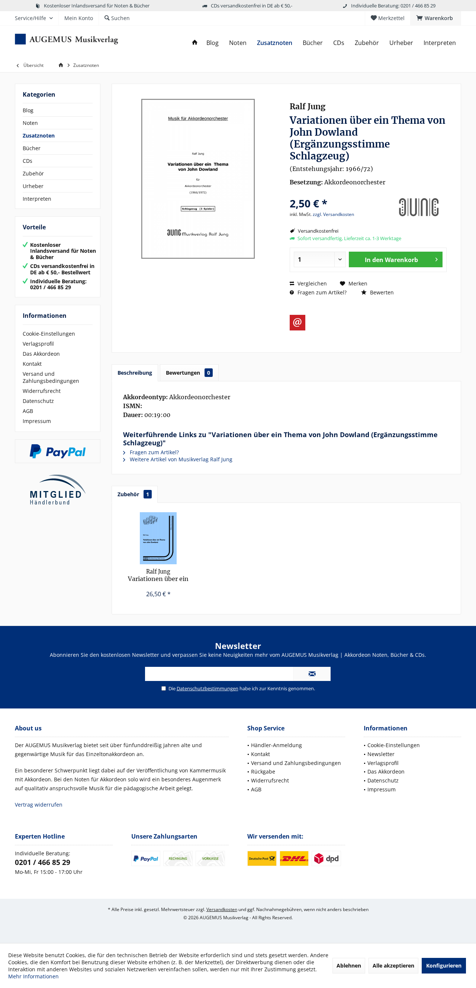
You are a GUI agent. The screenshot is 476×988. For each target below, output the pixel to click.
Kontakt (32, 363)
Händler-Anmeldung (276, 745)
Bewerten (381, 292)
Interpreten (37, 198)
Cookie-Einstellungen (49, 333)
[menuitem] (435, 18)
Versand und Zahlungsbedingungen (51, 377)
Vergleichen (311, 283)
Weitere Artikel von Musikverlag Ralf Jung (180, 459)
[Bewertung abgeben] (339, 193)
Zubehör (33, 173)
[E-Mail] (297, 322)
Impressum (37, 420)
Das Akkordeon (41, 353)
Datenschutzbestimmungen (207, 688)
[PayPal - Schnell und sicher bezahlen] (58, 451)
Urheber (33, 186)
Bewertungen (188, 372)
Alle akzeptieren (393, 965)
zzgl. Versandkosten (333, 214)
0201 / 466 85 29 (42, 862)
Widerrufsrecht (42, 390)
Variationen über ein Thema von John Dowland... (158, 575)
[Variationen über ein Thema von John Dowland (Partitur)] (158, 538)
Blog (28, 110)
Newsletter (381, 754)
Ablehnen (349, 965)
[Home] (195, 43)
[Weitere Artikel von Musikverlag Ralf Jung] (419, 207)
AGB (28, 410)
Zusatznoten (39, 135)
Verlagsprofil (38, 343)
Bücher (32, 148)
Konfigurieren (443, 965)
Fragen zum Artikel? (321, 292)
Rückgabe (263, 771)
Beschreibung (135, 372)
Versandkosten (221, 909)
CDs (27, 160)
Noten (30, 122)
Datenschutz (38, 400)
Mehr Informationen (33, 976)
